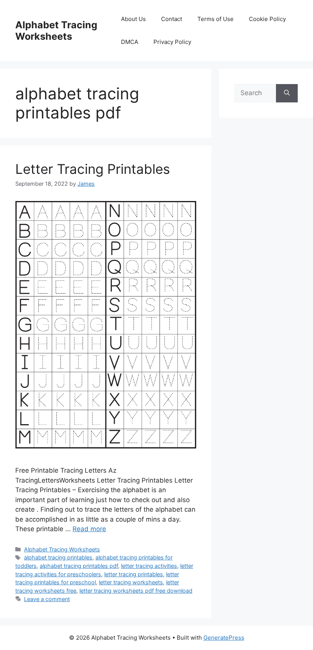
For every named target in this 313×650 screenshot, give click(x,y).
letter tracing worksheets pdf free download (135, 590)
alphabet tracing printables (58, 557)
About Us (133, 19)
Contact (171, 19)
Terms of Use (215, 19)
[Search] (287, 93)
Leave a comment (47, 599)
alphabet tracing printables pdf (79, 565)
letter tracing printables (133, 574)
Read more (89, 529)
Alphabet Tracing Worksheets (56, 30)
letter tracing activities (149, 565)
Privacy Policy (172, 41)
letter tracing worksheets (131, 582)
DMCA (129, 41)
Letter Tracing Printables (92, 169)
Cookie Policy (267, 19)
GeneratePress (223, 637)
